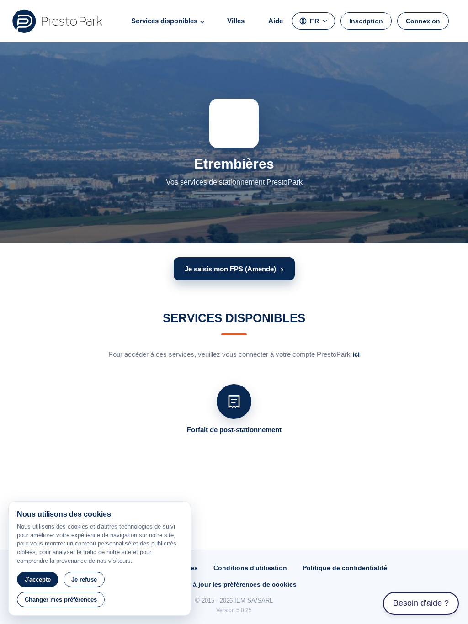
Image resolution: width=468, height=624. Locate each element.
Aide (275, 21)
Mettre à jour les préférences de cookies (234, 584)
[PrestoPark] (57, 21)
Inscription (366, 21)
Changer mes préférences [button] (61, 599)
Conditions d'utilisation (250, 567)
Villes (236, 21)
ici (356, 354)
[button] (234, 268)
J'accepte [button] (38, 579)
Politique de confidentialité (345, 567)
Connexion (423, 21)
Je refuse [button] (84, 579)
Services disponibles (164, 21)
